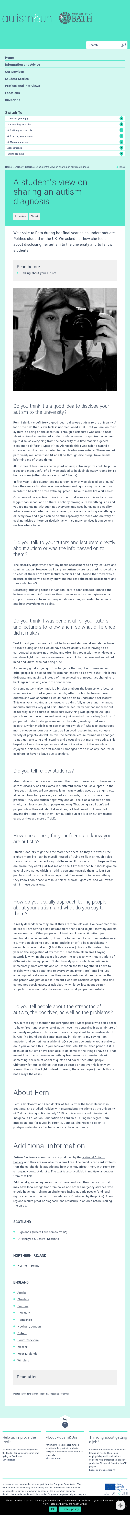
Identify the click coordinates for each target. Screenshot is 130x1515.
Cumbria (22, 1306)
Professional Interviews (22, 85)
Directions (12, 100)
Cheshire (23, 1299)
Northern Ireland (28, 1266)
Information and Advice (22, 64)
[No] (125, 1505)
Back (122, 167)
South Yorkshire (28, 1340)
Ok (53, 1509)
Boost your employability (102, 1470)
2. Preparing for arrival (64, 124)
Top (65, 1419)
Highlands (24, 1232)
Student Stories (17, 79)
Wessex (22, 1347)
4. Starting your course (64, 136)
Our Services (14, 71)
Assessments (64, 147)
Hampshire (24, 1320)
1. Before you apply (64, 118)
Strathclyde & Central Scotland (38, 1239)
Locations (12, 93)
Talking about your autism (38, 273)
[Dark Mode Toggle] (120, 1505)
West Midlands (27, 1354)
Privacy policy (70, 1509)
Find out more (53, 1458)
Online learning (64, 153)
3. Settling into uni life (65, 130)
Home (9, 57)
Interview (20, 216)
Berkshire (23, 1313)
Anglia (21, 1293)
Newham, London (29, 1326)
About (34, 216)
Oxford (22, 1333)
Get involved (9, 1459)
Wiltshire (23, 1360)
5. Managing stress (64, 142)
